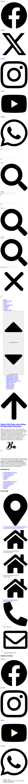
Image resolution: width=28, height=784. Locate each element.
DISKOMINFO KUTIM (12, 379)
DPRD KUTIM (10, 387)
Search (2, 163)
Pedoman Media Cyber (8, 473)
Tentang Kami (6, 476)
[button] (14, 252)
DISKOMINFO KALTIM (12, 377)
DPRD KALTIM (10, 384)
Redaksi (5, 479)
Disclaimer (5, 477)
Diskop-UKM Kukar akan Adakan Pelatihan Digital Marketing (13, 425)
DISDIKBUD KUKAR (11, 375)
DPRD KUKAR (10, 386)
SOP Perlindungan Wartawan (10, 472)
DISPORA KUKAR (11, 382)
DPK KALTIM (9, 383)
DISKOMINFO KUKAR (12, 378)
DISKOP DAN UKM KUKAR (13, 381)
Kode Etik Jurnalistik (8, 475)
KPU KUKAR (9, 388)
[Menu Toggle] (1, 296)
